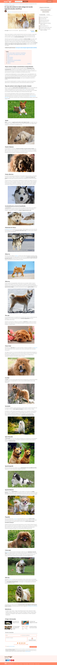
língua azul (35, 347)
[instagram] (10, 660)
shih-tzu (10, 579)
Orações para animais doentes (44, 20)
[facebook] (6, 660)
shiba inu (16, 256)
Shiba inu (9, 63)
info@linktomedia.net (27, 651)
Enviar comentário (33, 647)
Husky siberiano (10, 58)
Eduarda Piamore (10, 12)
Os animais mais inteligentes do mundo (33, 622)
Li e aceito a (10, 646)
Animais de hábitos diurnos (44, 17)
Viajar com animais (45, 11)
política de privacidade (11, 646)
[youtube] (11, 660)
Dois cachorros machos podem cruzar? (46, 27)
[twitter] (8, 660)
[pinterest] (13, 660)
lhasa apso (7, 552)
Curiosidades (9, 3)
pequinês (15, 518)
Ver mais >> (29, 63)
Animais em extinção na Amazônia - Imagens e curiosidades (45, 29)
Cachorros (33, 31)
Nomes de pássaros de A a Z (44, 21)
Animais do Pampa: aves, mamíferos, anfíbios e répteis (45, 24)
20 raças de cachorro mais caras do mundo (33, 627)
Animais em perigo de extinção (45, 10)
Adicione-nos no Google (23, 30)
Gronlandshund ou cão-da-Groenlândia (14, 60)
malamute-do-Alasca (9, 229)
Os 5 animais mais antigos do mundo (16, 622)
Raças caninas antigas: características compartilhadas (16, 53)
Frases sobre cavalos (43, 18)
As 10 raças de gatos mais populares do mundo (16, 628)
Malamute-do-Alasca (10, 61)
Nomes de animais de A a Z (44, 26)
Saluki (8, 56)
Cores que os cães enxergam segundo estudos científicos (26, 47)
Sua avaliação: (16, 644)
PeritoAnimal (6, 3)
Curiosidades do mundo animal (15, 3)
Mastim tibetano (10, 57)
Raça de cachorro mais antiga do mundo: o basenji (16, 54)
